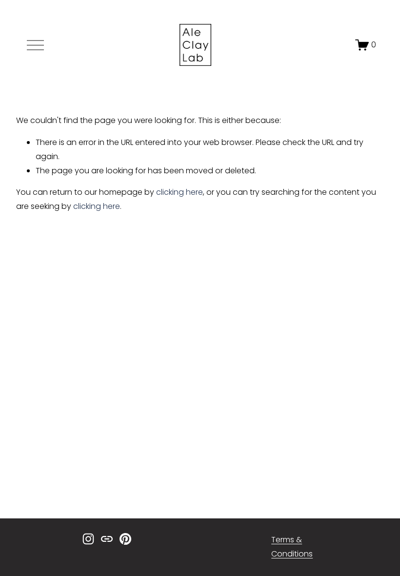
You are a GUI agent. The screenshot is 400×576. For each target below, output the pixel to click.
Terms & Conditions (292, 546)
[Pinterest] (125, 539)
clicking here (179, 192)
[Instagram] (88, 539)
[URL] (107, 539)
